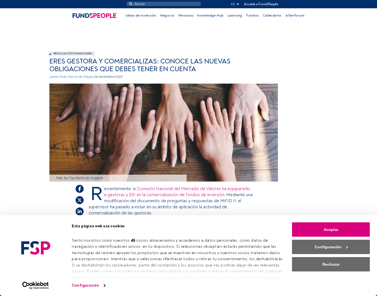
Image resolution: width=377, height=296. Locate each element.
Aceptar (331, 229)
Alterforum (294, 15)
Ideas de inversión (141, 15)
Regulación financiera (73, 53)
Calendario (272, 15)
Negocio (167, 15)
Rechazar (331, 264)
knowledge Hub (210, 15)
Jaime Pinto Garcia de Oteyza (71, 77)
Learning (235, 15)
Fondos (252, 15)
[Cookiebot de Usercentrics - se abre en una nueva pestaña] (36, 285)
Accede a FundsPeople (261, 4)
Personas (186, 15)
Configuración (85, 285)
